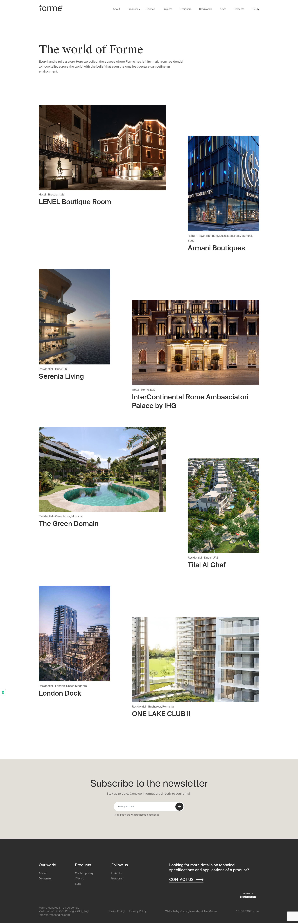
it (253, 9)
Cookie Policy (116, 911)
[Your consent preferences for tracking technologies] (3, 692)
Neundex (195, 911)
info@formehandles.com (54, 915)
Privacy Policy (137, 911)
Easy (78, 884)
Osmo (184, 911)
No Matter (210, 911)
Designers (45, 878)
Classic (79, 878)
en (257, 9)
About (43, 873)
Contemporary (84, 873)
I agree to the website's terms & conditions (138, 815)
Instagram (117, 878)
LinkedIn (116, 873)
